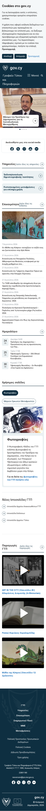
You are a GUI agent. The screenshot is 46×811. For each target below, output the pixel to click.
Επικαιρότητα (23, 715)
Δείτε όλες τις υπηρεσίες (27, 164)
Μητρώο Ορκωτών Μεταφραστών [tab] (19, 401)
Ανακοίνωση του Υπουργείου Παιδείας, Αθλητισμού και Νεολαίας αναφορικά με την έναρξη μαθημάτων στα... (20, 261)
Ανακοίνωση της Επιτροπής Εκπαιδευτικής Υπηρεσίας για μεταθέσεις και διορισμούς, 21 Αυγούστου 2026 (21, 298)
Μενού (35, 75)
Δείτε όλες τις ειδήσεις (25, 205)
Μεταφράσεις (23, 731)
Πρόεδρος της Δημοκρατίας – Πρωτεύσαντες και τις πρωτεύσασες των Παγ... (25, 344)
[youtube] (30, 149)
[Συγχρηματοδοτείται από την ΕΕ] (17, 802)
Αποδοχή (8, 56)
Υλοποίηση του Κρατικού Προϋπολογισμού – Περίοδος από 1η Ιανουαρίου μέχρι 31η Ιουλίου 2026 (22, 310)
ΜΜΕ (23, 726)
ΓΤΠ (23, 705)
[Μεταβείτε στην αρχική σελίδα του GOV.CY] (12, 68)
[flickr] (36, 149)
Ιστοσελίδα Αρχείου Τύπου (18, 520)
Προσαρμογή (33, 56)
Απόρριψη (20, 56)
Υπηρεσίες (23, 710)
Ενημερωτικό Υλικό (23, 720)
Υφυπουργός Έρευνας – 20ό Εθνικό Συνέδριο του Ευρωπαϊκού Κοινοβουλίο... (25, 356)
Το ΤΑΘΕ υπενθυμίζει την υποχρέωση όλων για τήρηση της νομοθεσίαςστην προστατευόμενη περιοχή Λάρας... (21, 286)
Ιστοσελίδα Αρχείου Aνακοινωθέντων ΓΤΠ (24, 506)
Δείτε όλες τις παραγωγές (26, 547)
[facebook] (12, 149)
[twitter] (18, 149)
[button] (19, 129)
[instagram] (24, 149)
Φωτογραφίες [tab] (10, 393)
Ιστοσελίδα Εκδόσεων (16, 513)
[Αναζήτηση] (42, 75)
